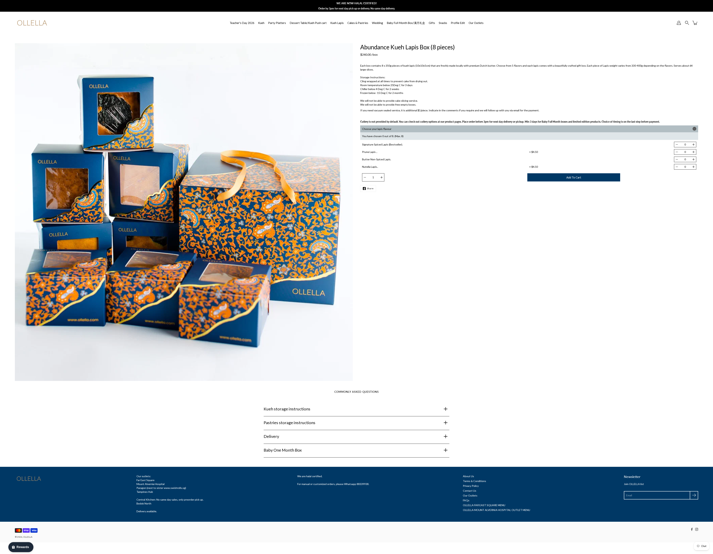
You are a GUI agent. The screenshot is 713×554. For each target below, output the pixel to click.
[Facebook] (691, 529)
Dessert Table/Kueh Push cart (308, 22)
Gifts (432, 22)
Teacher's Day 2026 (242, 22)
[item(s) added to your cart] (695, 23)
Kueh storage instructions (287, 408)
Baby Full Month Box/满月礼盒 (406, 22)
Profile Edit (458, 22)
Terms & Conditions (474, 481)
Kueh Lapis (337, 22)
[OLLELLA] (32, 23)
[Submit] (694, 495)
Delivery (271, 436)
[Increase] (693, 144)
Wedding (377, 22)
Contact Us (469, 490)
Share (370, 188)
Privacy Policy (471, 485)
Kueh (261, 22)
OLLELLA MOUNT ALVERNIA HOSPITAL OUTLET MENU (496, 510)
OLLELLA (27, 536)
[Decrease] (677, 144)
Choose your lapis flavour (376, 128)
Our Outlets (476, 22)
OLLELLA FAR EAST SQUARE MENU (484, 505)
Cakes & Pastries (357, 22)
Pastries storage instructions (289, 422)
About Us (468, 476)
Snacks (443, 22)
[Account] (679, 23)
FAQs (466, 500)
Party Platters (277, 22)
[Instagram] (696, 529)
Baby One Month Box (283, 450)
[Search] (687, 23)
